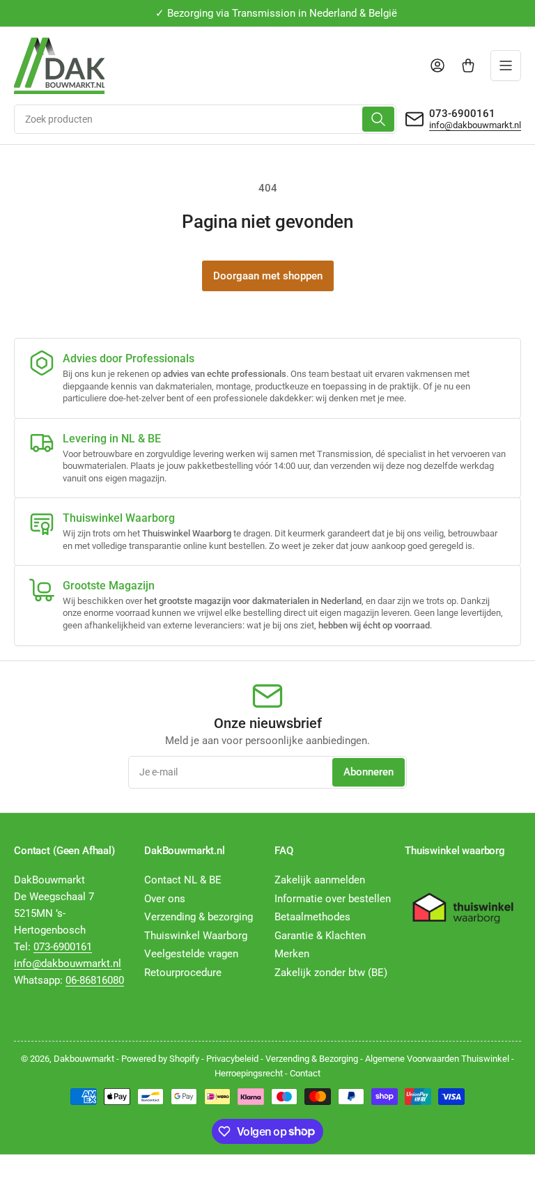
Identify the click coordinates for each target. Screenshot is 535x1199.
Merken (291, 953)
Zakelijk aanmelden (319, 880)
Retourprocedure (183, 972)
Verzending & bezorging (198, 917)
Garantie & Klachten (320, 935)
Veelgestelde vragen (191, 953)
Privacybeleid (232, 1058)
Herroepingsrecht (249, 1073)
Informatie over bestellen (332, 898)
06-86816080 (94, 980)
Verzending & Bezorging (311, 1058)
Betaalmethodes (312, 917)
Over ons (164, 898)
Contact (305, 1073)
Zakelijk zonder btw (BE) (330, 972)
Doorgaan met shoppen (268, 276)
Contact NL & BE (183, 880)
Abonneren (368, 772)
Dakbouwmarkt (84, 1058)
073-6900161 (462, 113)
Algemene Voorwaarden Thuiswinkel (437, 1058)
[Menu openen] (505, 65)
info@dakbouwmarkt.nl (475, 125)
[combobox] (205, 119)
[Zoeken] (378, 119)
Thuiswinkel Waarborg (195, 935)
